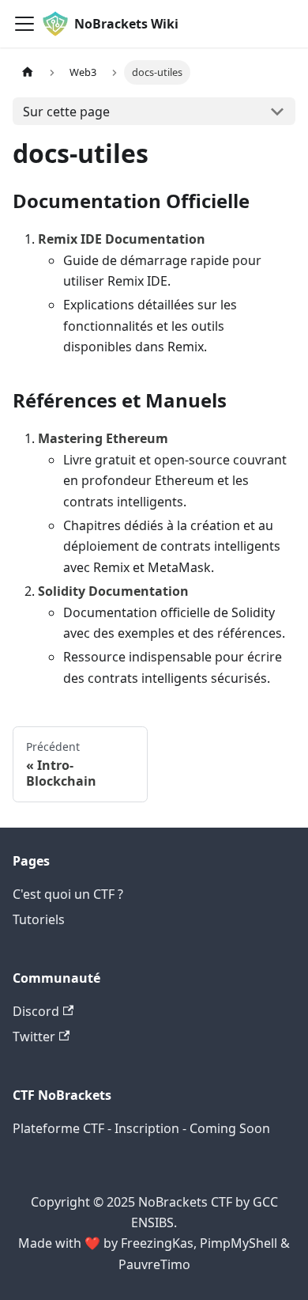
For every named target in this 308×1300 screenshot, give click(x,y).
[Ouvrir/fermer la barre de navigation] (24, 24)
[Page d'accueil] (28, 72)
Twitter (34, 1036)
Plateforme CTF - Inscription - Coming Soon (141, 1128)
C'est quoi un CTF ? (68, 894)
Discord (36, 1011)
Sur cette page (66, 111)
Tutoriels (39, 919)
